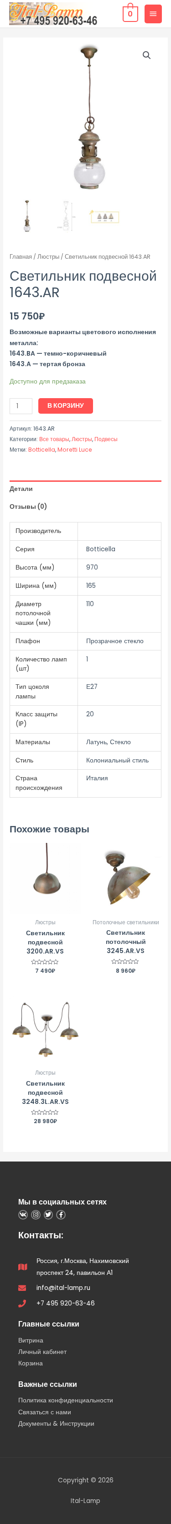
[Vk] (23, 1215)
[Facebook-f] (61, 1215)
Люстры (48, 257)
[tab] (85, 489)
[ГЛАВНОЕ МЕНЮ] (153, 14)
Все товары (54, 439)
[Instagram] (36, 1215)
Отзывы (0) (28, 506)
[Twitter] (48, 1215)
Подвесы (106, 439)
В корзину (65, 405)
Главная (21, 257)
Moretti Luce (74, 449)
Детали (21, 489)
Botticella (41, 449)
